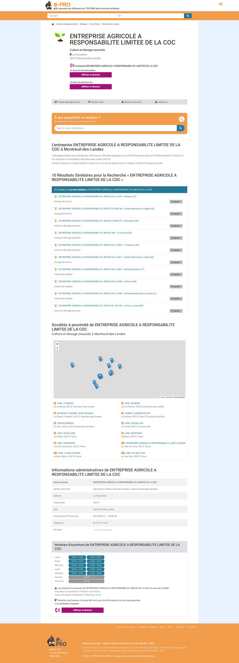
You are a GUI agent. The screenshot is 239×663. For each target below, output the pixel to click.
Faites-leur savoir (92, 594)
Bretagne (83, 24)
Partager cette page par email (68, 102)
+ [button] (57, 344)
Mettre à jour (163, 102)
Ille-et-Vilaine (94, 24)
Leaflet (163, 397)
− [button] (57, 348)
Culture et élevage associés (67, 24)
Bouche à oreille (97, 102)
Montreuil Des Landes (110, 24)
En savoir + (176, 201)
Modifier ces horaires (90, 591)
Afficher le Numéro (90, 74)
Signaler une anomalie (132, 102)
